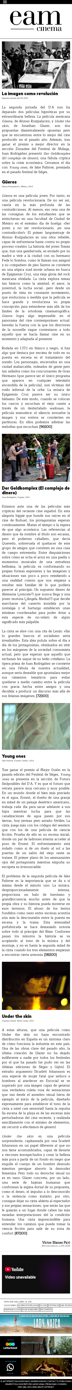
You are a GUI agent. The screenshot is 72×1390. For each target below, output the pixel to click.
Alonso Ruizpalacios (28, 1305)
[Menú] (5, 2)
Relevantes (46, 1309)
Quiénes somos (38, 1381)
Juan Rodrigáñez (31, 1309)
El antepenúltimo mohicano (35, 14)
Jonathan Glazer (12, 1309)
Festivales (54, 1305)
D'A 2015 (43, 1305)
